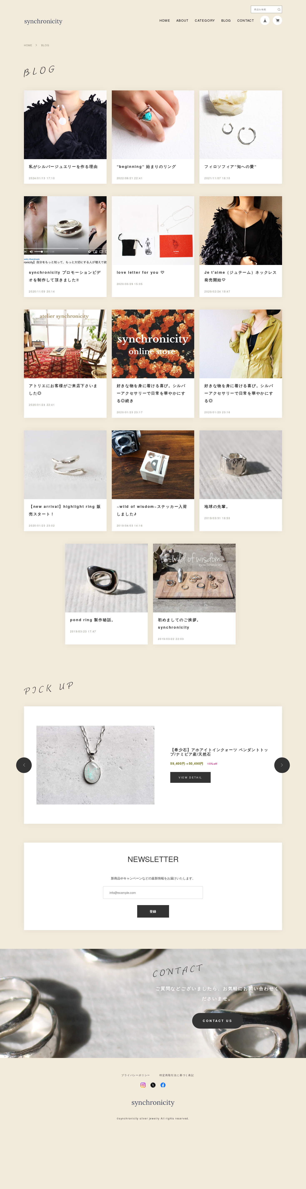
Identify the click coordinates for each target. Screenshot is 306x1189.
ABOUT (182, 20)
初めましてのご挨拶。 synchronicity (179, 623)
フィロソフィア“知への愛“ (230, 166)
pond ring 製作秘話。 (93, 619)
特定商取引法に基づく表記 (176, 1075)
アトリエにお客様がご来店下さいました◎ (63, 389)
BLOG (226, 20)
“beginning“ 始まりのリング (146, 166)
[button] (24, 765)
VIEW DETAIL (190, 777)
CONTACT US (217, 1020)
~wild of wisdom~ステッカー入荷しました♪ (152, 510)
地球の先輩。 (217, 506)
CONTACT (245, 20)
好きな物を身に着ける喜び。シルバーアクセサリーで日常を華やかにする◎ (238, 393)
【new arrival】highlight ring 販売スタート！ (65, 510)
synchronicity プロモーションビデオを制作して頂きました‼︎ (65, 276)
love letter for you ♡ (141, 272)
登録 (153, 911)
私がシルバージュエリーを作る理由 (63, 166)
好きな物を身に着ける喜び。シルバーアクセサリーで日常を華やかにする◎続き (151, 393)
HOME (164, 20)
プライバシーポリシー (135, 1075)
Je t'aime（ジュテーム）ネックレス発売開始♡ (240, 276)
